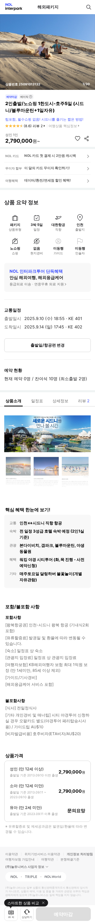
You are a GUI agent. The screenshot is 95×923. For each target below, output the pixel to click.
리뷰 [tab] (83, 400)
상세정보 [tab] (60, 400)
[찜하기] (77, 138)
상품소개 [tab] (13, 400)
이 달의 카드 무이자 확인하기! (47, 168)
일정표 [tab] (37, 400)
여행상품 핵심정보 (63, 126)
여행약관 (47, 859)
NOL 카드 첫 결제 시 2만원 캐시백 (50, 155)
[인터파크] (11, 7)
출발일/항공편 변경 (48, 345)
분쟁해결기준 (69, 859)
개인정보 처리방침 (80, 854)
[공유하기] (86, 138)
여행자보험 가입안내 (20, 859)
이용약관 (11, 854)
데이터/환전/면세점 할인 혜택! (47, 180)
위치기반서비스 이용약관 (42, 854)
